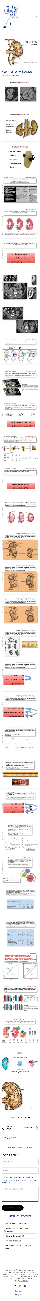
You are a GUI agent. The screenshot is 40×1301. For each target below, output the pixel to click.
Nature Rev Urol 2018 (15, 1236)
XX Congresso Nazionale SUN (18, 1224)
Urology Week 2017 (14, 1241)
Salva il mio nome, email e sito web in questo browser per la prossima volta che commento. (19, 1180)
